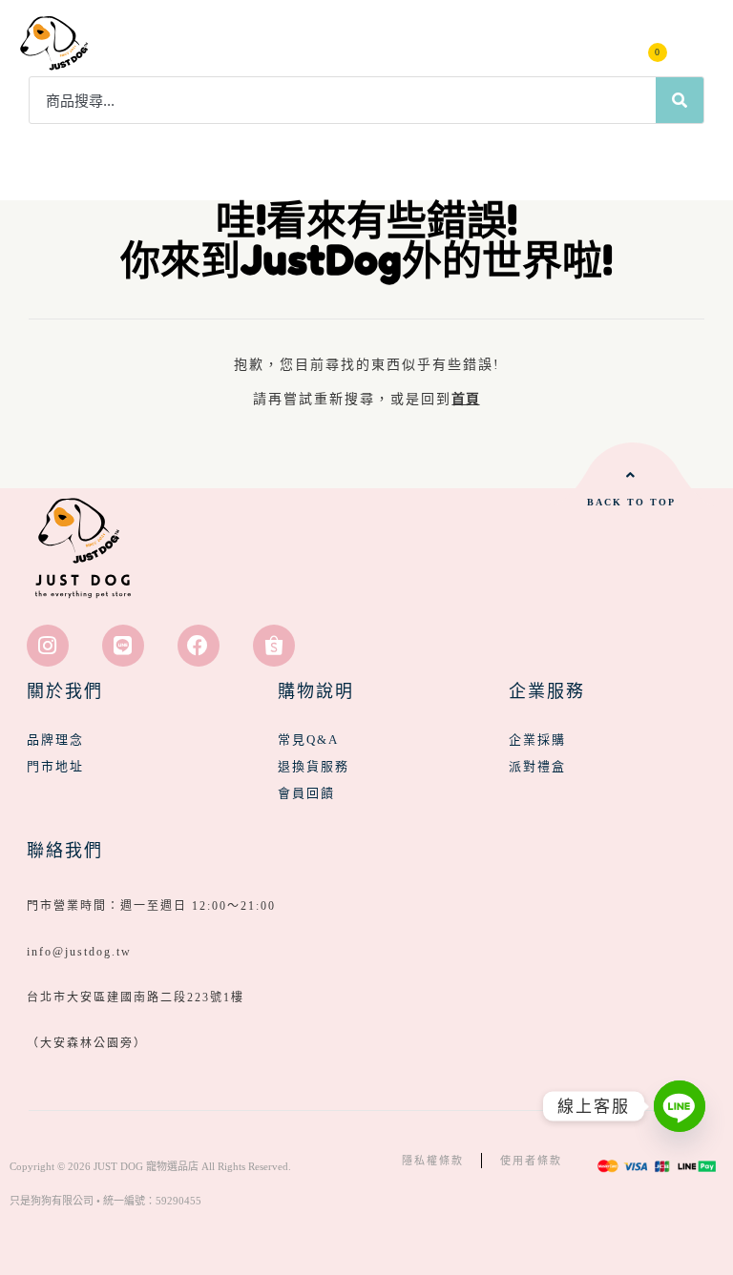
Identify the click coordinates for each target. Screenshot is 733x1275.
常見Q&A (308, 739)
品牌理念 (55, 739)
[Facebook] (199, 646)
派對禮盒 (537, 766)
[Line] (123, 646)
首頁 (465, 399)
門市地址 (55, 766)
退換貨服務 (313, 766)
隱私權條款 (433, 1160)
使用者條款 (531, 1160)
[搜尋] (679, 100)
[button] (697, 43)
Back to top (631, 502)
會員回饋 (306, 793)
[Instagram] (48, 646)
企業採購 (537, 739)
